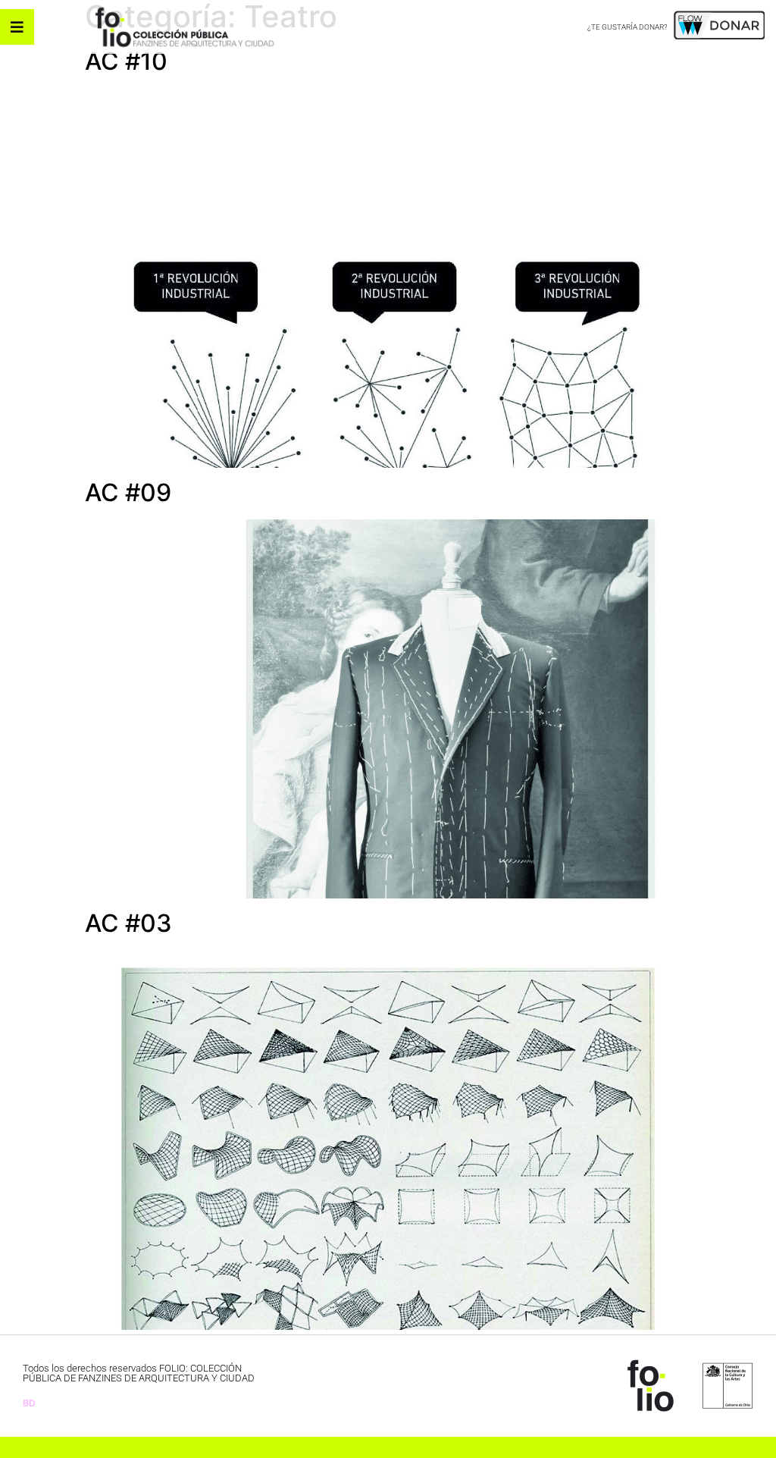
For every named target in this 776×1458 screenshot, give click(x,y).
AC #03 (128, 923)
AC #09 (128, 492)
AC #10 (126, 61)
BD (29, 1403)
